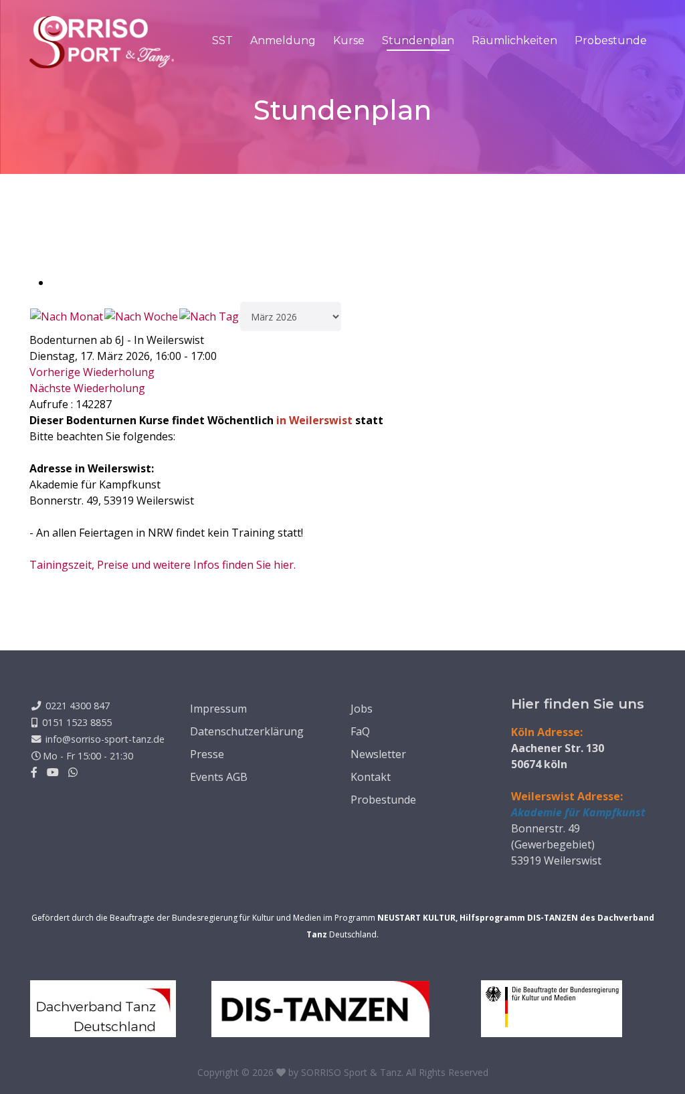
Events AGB (219, 776)
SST (222, 40)
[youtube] (53, 772)
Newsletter (378, 754)
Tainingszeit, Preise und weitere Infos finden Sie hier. (162, 564)
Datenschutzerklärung (247, 731)
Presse (207, 754)
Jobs (362, 708)
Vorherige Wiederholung (92, 372)
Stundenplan (418, 40)
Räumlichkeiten (514, 40)
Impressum (218, 708)
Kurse (349, 40)
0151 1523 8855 (77, 722)
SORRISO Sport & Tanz (351, 1072)
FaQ (360, 731)
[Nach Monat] (66, 316)
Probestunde (611, 40)
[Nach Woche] (141, 316)
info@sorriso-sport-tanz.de (105, 739)
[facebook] (34, 772)
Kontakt (371, 776)
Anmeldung (283, 40)
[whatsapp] (73, 772)
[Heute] (209, 316)
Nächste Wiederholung (87, 388)
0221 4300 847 (77, 705)
